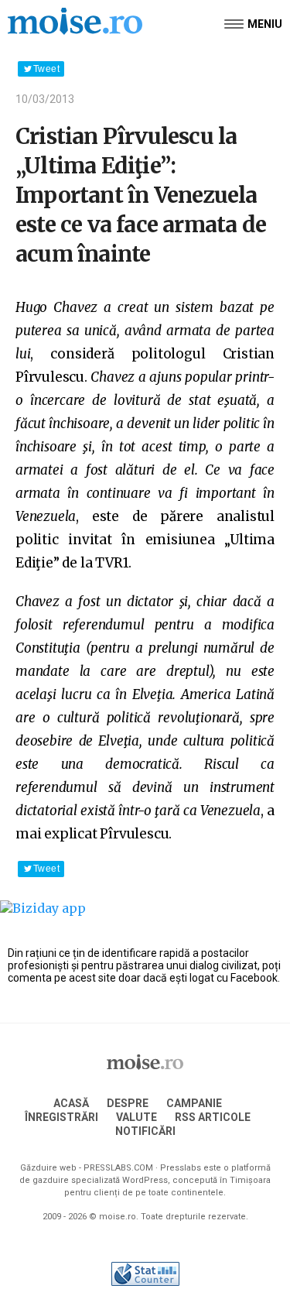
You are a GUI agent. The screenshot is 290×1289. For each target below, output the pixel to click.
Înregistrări (61, 1117)
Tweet (46, 68)
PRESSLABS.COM (118, 1168)
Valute (136, 1117)
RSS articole (213, 1117)
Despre (127, 1103)
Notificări (145, 1131)
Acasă (71, 1103)
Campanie (194, 1103)
